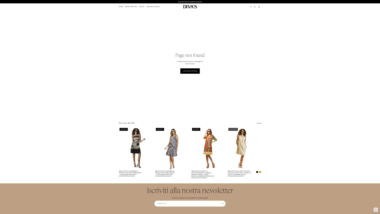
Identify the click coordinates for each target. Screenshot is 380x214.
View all (259, 123)
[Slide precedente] (122, 148)
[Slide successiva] (149, 148)
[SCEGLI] (258, 166)
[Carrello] (259, 6)
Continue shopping (190, 71)
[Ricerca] (250, 6)
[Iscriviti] (223, 204)
